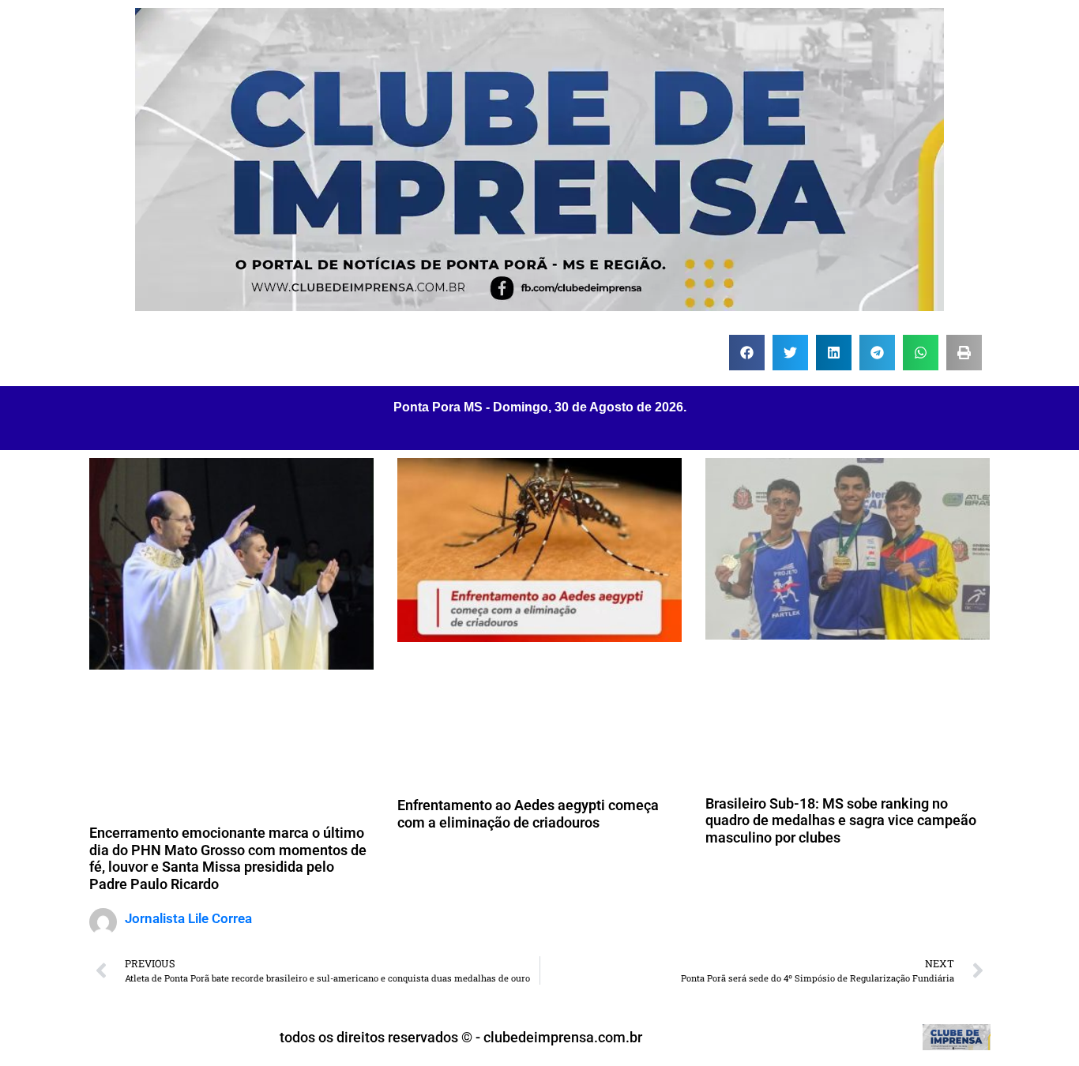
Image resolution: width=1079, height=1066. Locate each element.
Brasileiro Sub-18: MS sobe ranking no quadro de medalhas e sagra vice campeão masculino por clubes (840, 820)
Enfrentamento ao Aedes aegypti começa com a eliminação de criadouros (528, 814)
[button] (747, 352)
